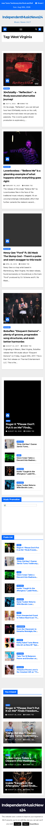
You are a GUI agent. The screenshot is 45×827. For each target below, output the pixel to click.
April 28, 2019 (11, 264)
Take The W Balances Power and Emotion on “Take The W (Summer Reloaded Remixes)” (27, 659)
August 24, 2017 (12, 346)
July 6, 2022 (10, 103)
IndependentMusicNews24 (22, 17)
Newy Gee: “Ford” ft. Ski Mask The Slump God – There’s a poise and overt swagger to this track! (22, 256)
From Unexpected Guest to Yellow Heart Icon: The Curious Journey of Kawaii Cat (28, 618)
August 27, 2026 (15, 764)
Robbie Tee (23, 103)
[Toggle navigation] (21, 29)
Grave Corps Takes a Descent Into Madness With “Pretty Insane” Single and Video (26, 461)
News (8, 421)
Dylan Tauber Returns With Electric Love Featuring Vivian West (26, 487)
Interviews (20, 626)
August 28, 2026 (15, 431)
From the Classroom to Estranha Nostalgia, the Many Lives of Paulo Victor (26, 632)
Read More (34, 824)
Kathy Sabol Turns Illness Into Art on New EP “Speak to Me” (28, 645)
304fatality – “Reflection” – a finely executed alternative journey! (19, 96)
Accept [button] (17, 824)
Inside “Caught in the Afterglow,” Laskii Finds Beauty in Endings (27, 474)
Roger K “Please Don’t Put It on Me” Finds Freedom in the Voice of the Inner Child (28, 551)
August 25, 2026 (15, 789)
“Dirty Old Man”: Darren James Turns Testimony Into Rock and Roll (27, 447)
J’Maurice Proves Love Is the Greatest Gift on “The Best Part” (27, 672)
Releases (7, 167)
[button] (36, 29)
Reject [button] (26, 824)
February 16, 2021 (13, 185)
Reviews (6, 88)
